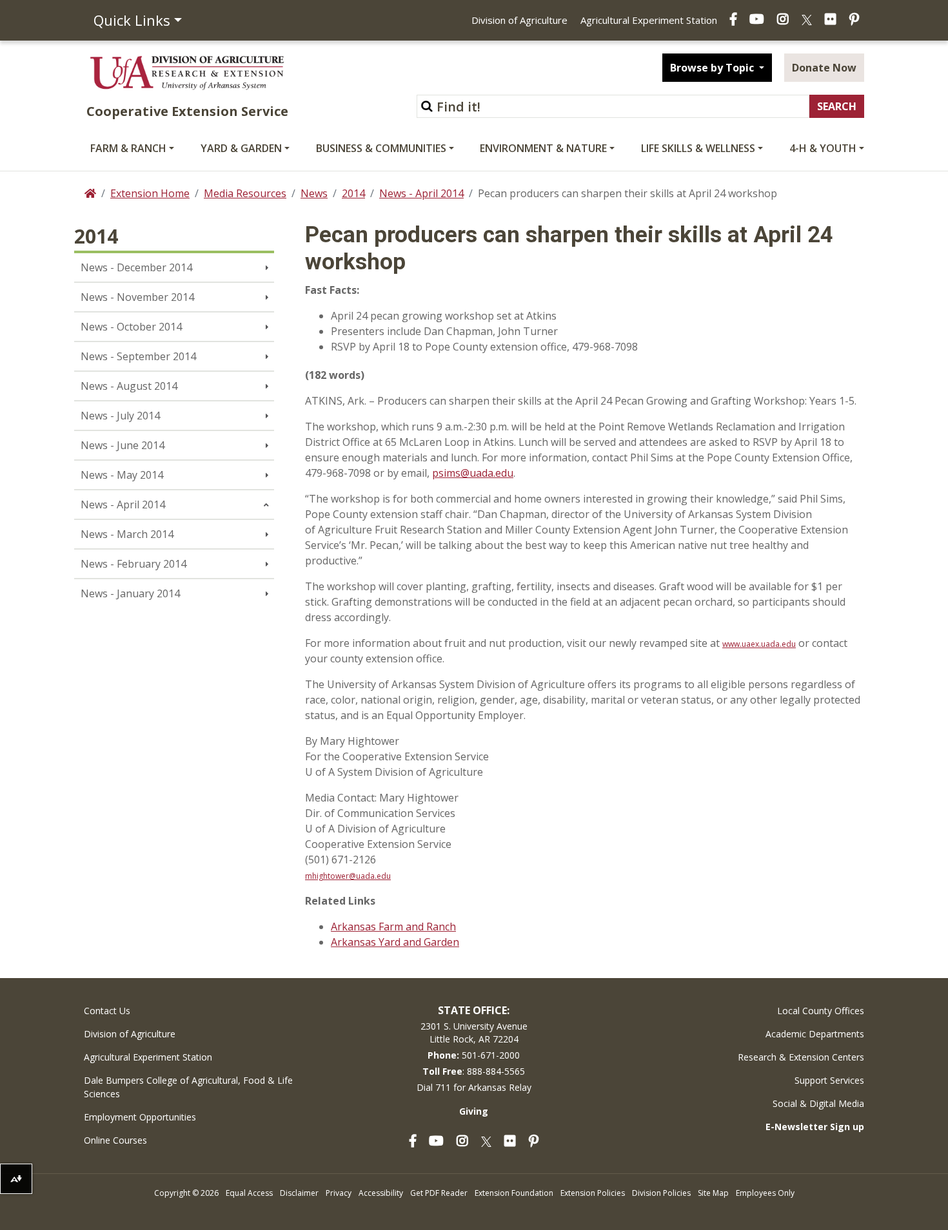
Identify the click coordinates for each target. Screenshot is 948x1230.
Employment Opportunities (140, 1117)
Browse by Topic (713, 68)
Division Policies (661, 1192)
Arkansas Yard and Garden (395, 942)
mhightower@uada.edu (348, 875)
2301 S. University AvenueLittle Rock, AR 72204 (474, 1032)
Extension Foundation (514, 1192)
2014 (353, 193)
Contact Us (107, 1010)
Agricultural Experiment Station (648, 20)
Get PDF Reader (439, 1192)
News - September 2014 (138, 356)
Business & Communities (381, 148)
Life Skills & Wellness (698, 148)
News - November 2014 (137, 297)
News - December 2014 (136, 267)
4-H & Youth (822, 148)
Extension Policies (592, 1192)
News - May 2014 (122, 475)
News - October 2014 (131, 327)
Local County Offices (820, 1010)
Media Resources (245, 193)
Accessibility (381, 1192)
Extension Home (150, 193)
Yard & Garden (241, 148)
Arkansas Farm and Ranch (393, 926)
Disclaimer (299, 1192)
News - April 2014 (421, 193)
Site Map (713, 1192)
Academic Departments (814, 1034)
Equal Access (249, 1192)
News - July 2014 (120, 415)
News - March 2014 (127, 534)
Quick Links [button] (132, 20)
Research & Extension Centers (801, 1057)
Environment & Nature (543, 148)
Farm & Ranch (128, 148)
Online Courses (115, 1140)
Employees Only (765, 1192)
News (314, 193)
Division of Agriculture (519, 20)
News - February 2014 (133, 564)
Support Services (829, 1080)
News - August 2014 (129, 386)
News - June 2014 (122, 445)
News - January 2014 (130, 593)
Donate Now (824, 68)
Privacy (338, 1192)
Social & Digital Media (818, 1103)
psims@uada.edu (472, 473)
